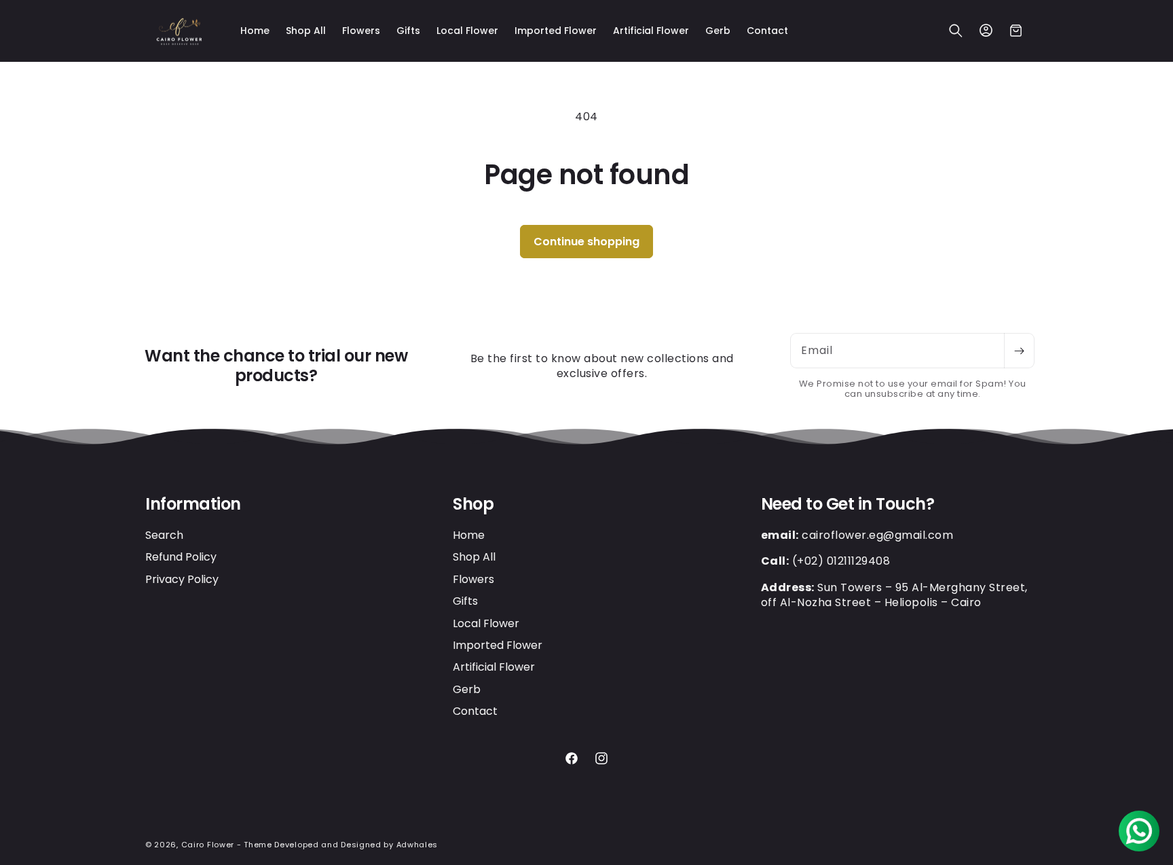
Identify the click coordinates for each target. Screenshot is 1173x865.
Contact (475, 711)
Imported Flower (497, 645)
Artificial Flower (494, 667)
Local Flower (486, 623)
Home (469, 535)
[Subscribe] (1019, 350)
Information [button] (193, 504)
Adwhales (417, 844)
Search (164, 535)
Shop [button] (473, 504)
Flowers (473, 579)
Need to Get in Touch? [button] (848, 504)
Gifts (465, 601)
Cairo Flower (207, 844)
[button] (956, 31)
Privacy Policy (182, 579)
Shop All (474, 557)
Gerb (467, 689)
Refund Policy (181, 557)
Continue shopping (586, 241)
